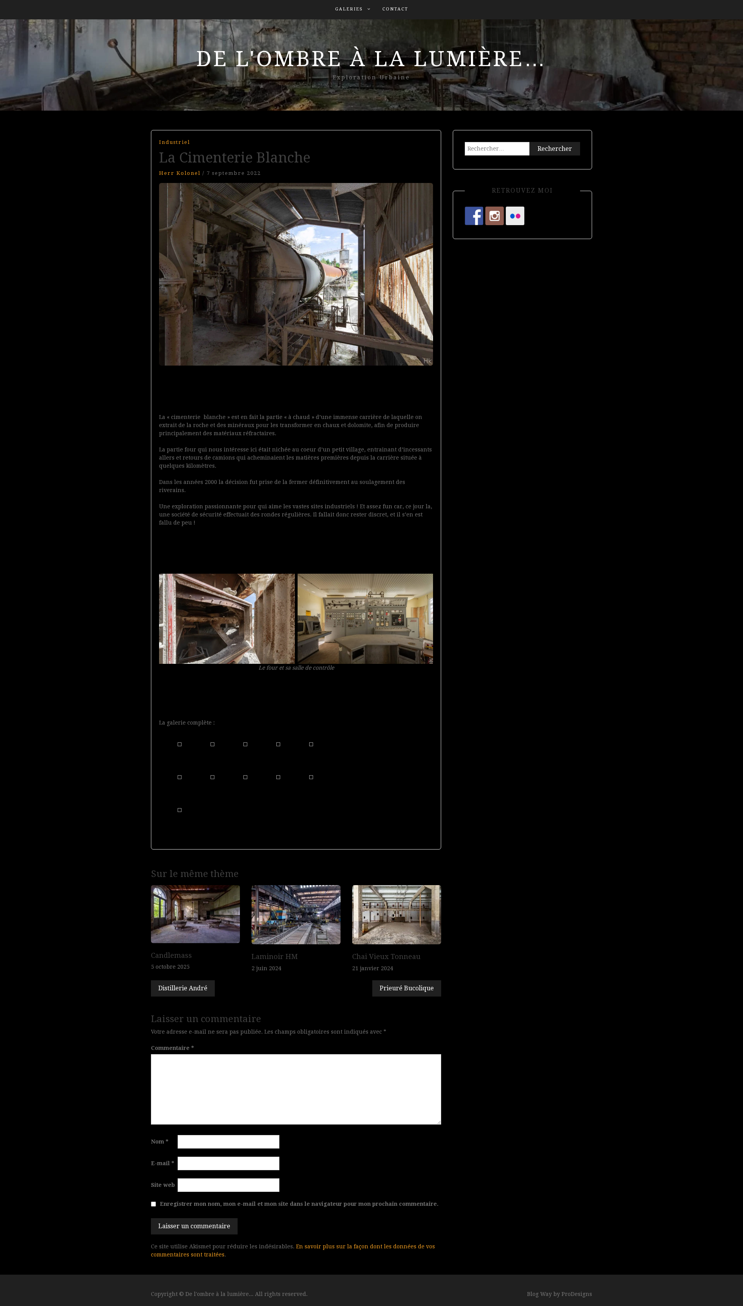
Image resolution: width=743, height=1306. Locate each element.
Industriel (174, 142)
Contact (395, 9)
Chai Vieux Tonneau (386, 956)
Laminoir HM (275, 956)
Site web (163, 1185)
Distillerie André (182, 988)
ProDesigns (577, 1294)
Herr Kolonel (179, 173)
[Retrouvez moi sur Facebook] (474, 216)
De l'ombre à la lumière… (371, 58)
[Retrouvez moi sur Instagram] (494, 216)
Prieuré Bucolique (407, 988)
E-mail (162, 1163)
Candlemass (171, 955)
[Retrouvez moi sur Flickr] (515, 216)
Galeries (349, 9)
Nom (159, 1141)
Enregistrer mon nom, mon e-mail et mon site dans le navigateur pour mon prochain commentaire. (299, 1204)
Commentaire (172, 1048)
